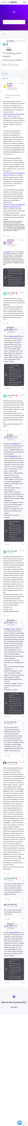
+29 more (15, 436)
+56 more (9, 86)
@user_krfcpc (11, 629)
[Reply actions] (23, 334)
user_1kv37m (14, 443)
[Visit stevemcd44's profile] (5, 763)
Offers (9, 2)
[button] (4, 66)
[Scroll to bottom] (24, 1122)
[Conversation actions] (25, 49)
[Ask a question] (19, 1123)
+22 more (15, 622)
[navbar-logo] (14, 2)
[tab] (4, 73)
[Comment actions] (24, 91)
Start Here (14, 1007)
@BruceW (12, 456)
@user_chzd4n (13, 336)
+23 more (9, 243)
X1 (3, 34)
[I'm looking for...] (23, 22)
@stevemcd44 (13, 932)
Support (3, 2)
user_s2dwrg (6, 252)
